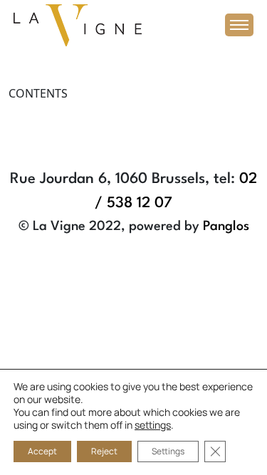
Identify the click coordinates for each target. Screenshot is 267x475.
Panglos (226, 226)
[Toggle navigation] (239, 25)
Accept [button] (42, 451)
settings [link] (153, 425)
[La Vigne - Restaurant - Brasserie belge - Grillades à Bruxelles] (78, 24)
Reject (104, 451)
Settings (168, 451)
